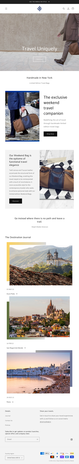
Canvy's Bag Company (58, 460)
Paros (9, 402)
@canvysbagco (45, 422)
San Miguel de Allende (15, 348)
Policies (7, 425)
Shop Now (50, 134)
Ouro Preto (11, 294)
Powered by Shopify (69, 460)
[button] (6, 8)
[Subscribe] (37, 439)
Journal (7, 416)
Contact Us (8, 420)
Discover (39, 59)
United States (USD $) (13, 458)
